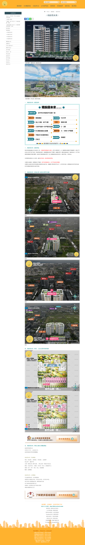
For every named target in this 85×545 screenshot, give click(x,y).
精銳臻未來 (9, 36)
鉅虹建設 (8, 28)
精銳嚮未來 (9, 38)
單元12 (48, 11)
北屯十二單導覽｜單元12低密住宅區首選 (13, 16)
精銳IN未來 (9, 34)
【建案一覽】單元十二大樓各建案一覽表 (13, 22)
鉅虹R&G (8, 64)
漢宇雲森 (8, 58)
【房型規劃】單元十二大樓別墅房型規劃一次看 (13, 25)
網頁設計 (38, 541)
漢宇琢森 (8, 49)
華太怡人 (8, 60)
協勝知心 (8, 43)
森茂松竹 (8, 55)
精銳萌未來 (9, 32)
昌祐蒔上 (8, 62)
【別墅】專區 (9, 19)
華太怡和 (8, 53)
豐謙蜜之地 (8, 41)
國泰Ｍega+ (8, 47)
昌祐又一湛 (8, 51)
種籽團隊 (4, 3)
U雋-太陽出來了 (9, 45)
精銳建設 (8, 30)
